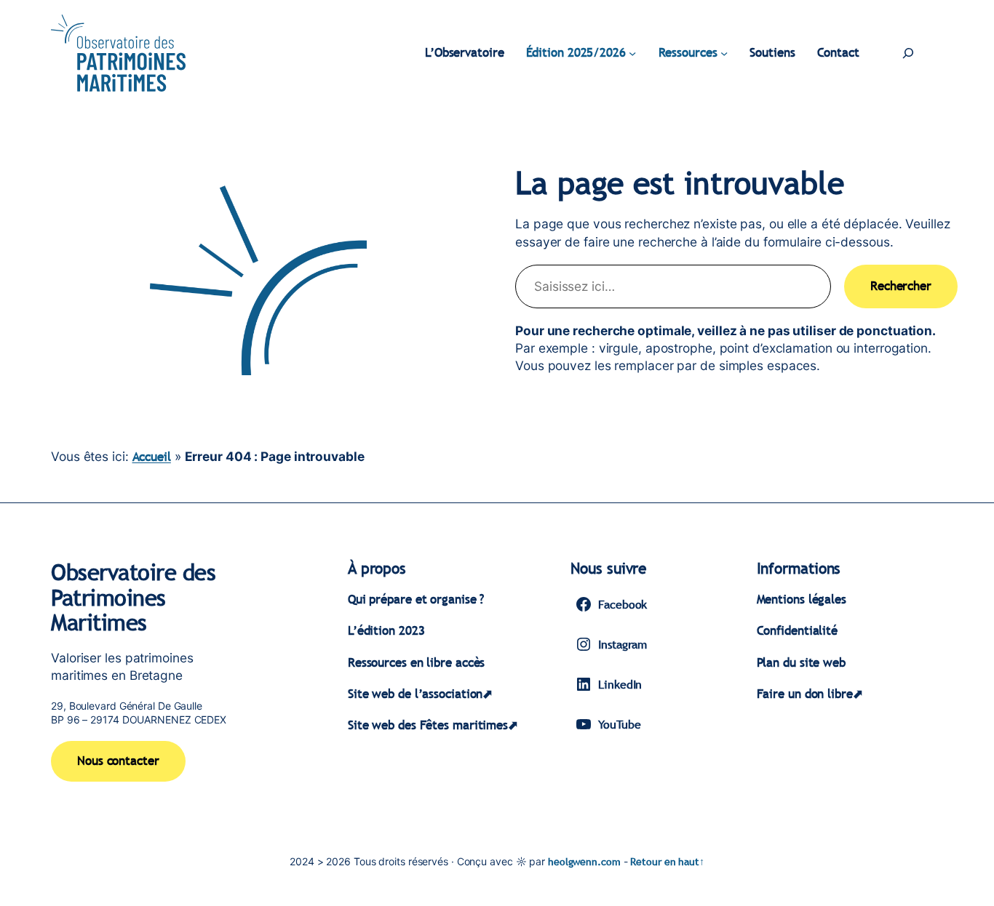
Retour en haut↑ (667, 861)
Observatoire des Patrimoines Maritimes (133, 597)
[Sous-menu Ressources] (724, 53)
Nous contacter (118, 761)
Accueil (151, 457)
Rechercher (900, 286)
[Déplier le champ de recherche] (908, 53)
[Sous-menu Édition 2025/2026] (632, 53)
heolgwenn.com (584, 861)
